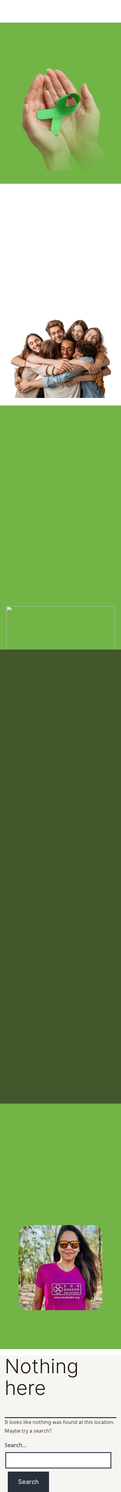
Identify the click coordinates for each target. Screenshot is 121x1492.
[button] (60, 1314)
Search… (16, 1445)
